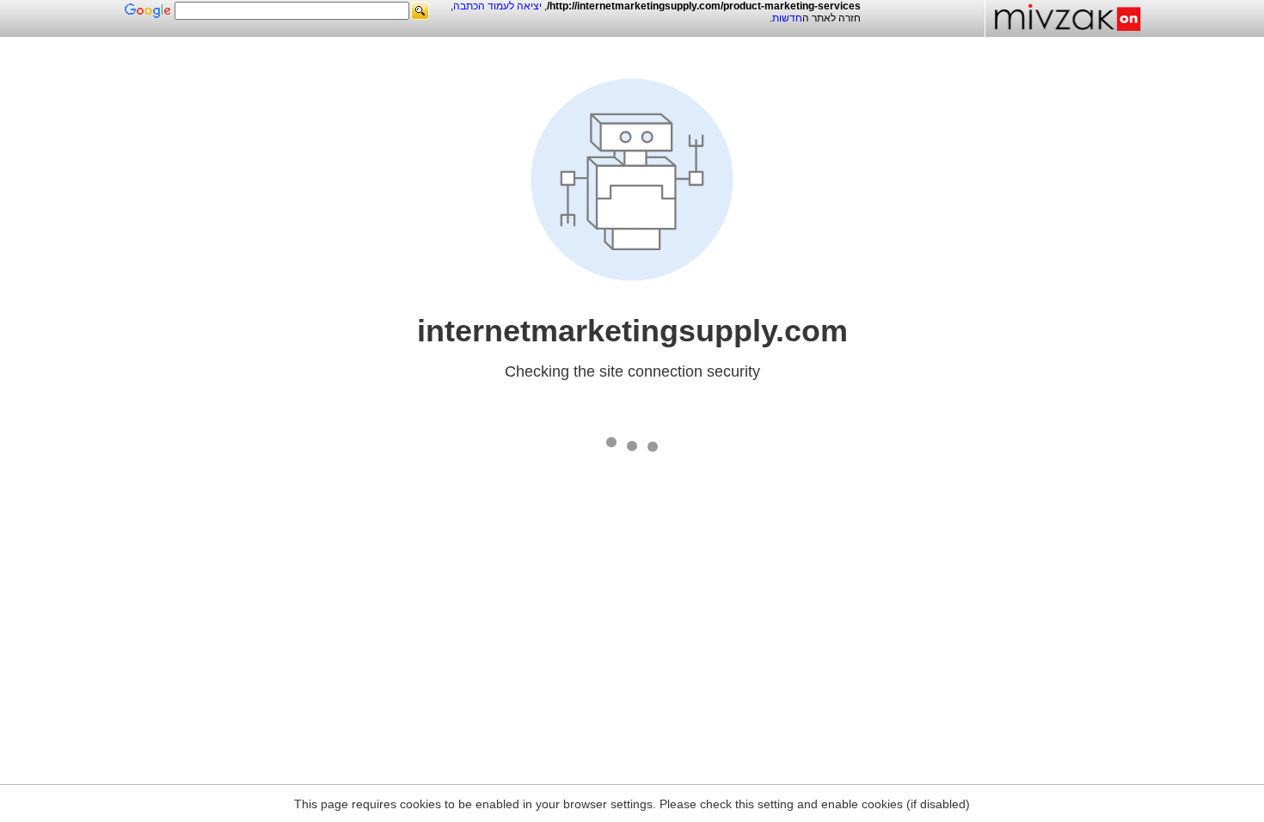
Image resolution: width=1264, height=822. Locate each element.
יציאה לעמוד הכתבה (497, 6)
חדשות (787, 18)
